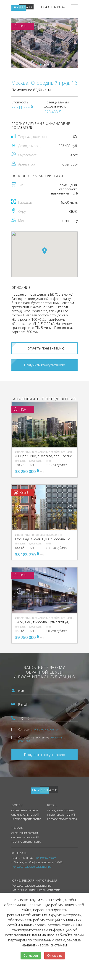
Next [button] (70, 425)
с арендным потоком (24, 810)
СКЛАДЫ (17, 828)
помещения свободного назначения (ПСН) (64, 189)
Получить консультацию (44, 365)
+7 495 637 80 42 (52, 7)
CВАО (73, 211)
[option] (44, 43)
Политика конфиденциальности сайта (35, 890)
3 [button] (48, 65)
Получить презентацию (44, 348)
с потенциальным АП (25, 815)
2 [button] (44, 65)
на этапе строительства (26, 819)
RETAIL (52, 805)
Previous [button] (19, 425)
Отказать (54, 955)
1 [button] (41, 65)
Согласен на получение (41, 739)
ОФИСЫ (17, 805)
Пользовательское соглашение (31, 886)
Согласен (38, 729)
